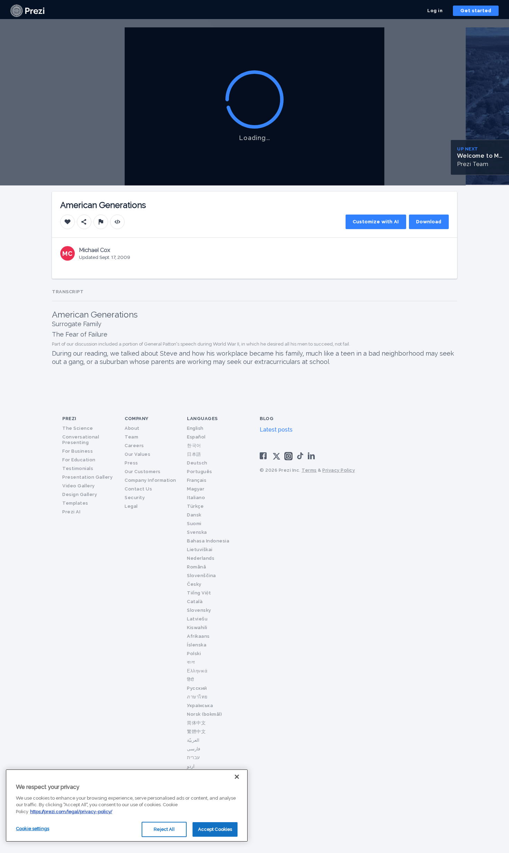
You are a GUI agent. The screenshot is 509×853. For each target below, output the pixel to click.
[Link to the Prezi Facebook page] (264, 455)
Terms (309, 470)
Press (131, 462)
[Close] (236, 776)
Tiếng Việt (199, 592)
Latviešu (197, 618)
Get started (476, 10)
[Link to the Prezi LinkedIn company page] (312, 455)
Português (199, 471)
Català (195, 601)
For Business (77, 451)
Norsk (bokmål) (204, 714)
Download (428, 221)
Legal (131, 506)
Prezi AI (71, 511)
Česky (194, 584)
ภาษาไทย (197, 696)
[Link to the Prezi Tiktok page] (300, 458)
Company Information (150, 480)
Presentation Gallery (87, 477)
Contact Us (138, 488)
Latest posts (276, 429)
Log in (435, 10)
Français (196, 480)
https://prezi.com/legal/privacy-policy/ (71, 811)
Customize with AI (376, 221)
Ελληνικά (197, 670)
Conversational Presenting (80, 439)
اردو (191, 766)
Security (135, 497)
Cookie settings (32, 828)
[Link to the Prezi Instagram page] (288, 458)
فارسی (193, 748)
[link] (27, 11)
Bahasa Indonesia (208, 540)
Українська (200, 705)
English (195, 428)
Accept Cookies (215, 829)
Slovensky (199, 610)
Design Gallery (79, 494)
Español (196, 436)
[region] (127, 805)
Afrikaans (198, 636)
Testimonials (77, 468)
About (132, 428)
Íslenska (196, 644)
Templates (75, 503)
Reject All (164, 829)
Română (196, 566)
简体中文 (196, 722)
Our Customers (143, 471)
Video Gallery (78, 485)
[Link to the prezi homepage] (27, 10)
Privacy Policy (338, 470)
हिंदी (190, 679)
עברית (193, 757)
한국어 (194, 445)
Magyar (195, 488)
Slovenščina (201, 575)
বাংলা (191, 662)
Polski (194, 653)
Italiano (196, 497)
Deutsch (197, 462)
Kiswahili (197, 627)
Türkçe (195, 506)
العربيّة (193, 740)
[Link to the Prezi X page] (276, 457)
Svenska (197, 532)
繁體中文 (196, 731)
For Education (79, 459)
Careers (134, 445)
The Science (77, 428)
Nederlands (200, 558)
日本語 (194, 454)
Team (131, 436)
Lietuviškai (200, 549)
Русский (197, 688)
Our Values (137, 454)
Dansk (194, 514)
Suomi (194, 523)
